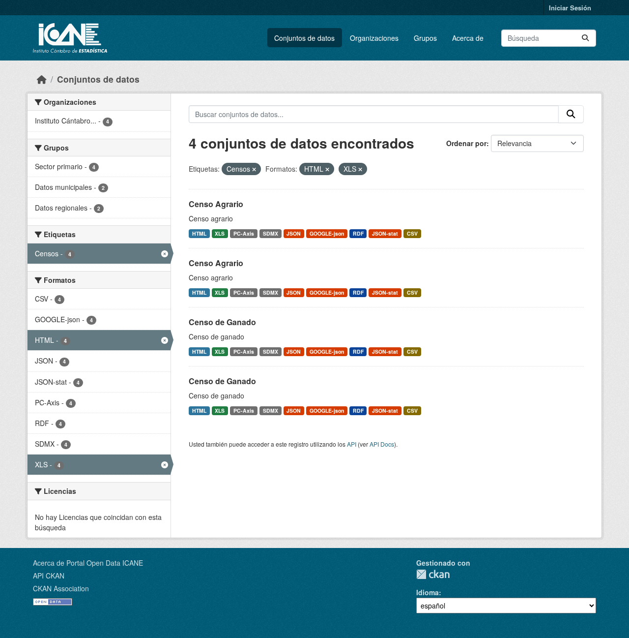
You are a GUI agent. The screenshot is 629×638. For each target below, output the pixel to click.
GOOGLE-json (327, 233)
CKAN (433, 574)
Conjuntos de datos (304, 38)
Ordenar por (466, 143)
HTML (199, 233)
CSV (412, 233)
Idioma (427, 592)
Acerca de (468, 38)
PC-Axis (243, 233)
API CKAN (48, 575)
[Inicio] (42, 79)
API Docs (382, 444)
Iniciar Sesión (570, 7)
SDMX (270, 233)
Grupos (425, 38)
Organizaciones (374, 38)
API (351, 444)
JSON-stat (385, 233)
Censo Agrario (216, 204)
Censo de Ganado (222, 322)
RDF (358, 233)
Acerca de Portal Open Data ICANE (88, 563)
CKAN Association (61, 588)
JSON (293, 233)
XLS (220, 233)
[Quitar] (254, 169)
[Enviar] (585, 38)
